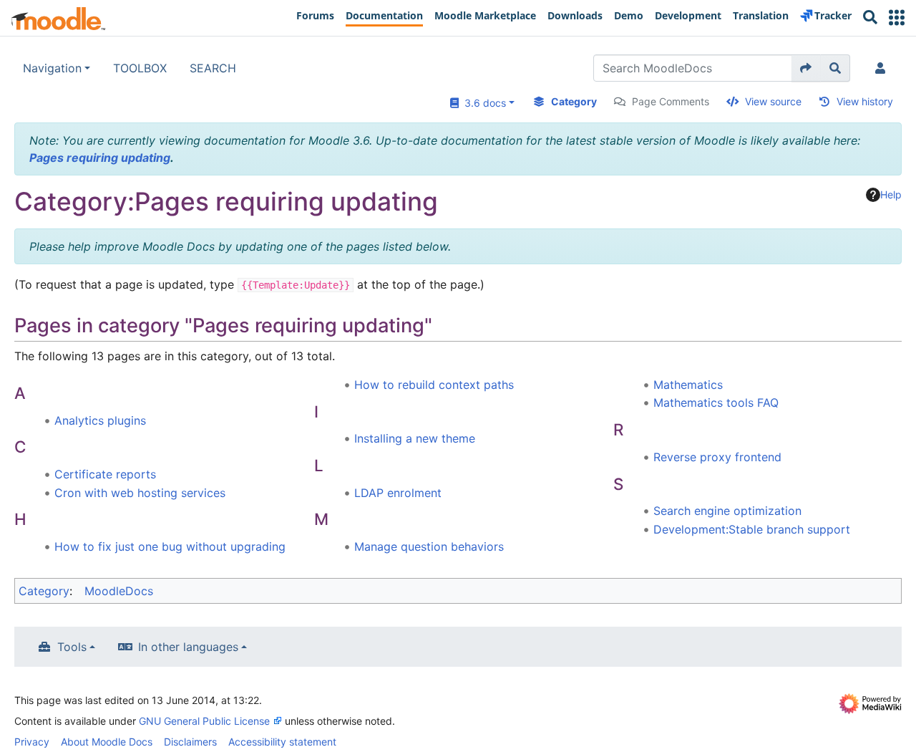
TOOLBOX (140, 68)
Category (574, 101)
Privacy (31, 742)
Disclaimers (190, 742)
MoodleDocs (118, 591)
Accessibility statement (282, 742)
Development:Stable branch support (751, 529)
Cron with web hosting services (139, 493)
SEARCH (213, 68)
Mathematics (688, 384)
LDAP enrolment (398, 493)
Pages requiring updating (99, 157)
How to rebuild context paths (434, 384)
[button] (896, 18)
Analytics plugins (100, 420)
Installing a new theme (414, 438)
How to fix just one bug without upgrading (170, 546)
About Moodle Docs (106, 742)
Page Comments (670, 101)
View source (773, 101)
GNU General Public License (204, 721)
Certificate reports (105, 474)
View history (865, 101)
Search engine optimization (727, 510)
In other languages (188, 647)
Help (891, 194)
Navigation (52, 68)
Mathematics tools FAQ (716, 402)
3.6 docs (482, 103)
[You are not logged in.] (883, 68)
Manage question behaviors (429, 546)
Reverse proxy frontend (717, 457)
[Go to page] (806, 68)
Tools (72, 647)
